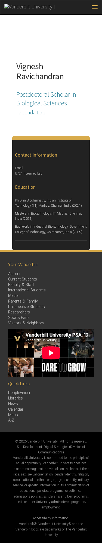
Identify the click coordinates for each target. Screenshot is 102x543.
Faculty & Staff (21, 284)
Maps (13, 415)
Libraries (15, 398)
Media (13, 295)
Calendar (15, 409)
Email (19, 168)
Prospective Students (26, 306)
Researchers (19, 312)
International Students (27, 290)
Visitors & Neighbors (26, 323)
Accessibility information (51, 518)
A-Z (11, 420)
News (13, 403)
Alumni (14, 274)
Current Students (22, 279)
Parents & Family (23, 301)
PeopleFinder (19, 393)
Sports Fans (19, 317)
